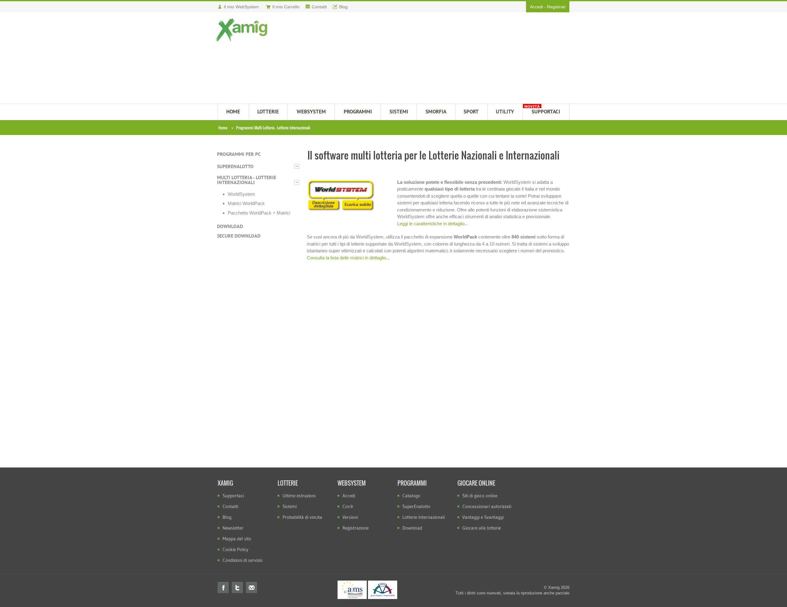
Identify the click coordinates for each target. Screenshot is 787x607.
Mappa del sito (237, 539)
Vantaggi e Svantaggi (483, 517)
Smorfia (435, 111)
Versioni (350, 517)
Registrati (556, 6)
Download (230, 226)
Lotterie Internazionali (423, 517)
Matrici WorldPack (246, 203)
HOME (233, 111)
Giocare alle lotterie (481, 528)
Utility (505, 111)
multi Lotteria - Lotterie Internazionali (246, 179)
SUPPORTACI (546, 111)
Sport (471, 111)
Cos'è (347, 506)
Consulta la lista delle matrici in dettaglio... (348, 257)
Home (222, 127)
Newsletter (233, 528)
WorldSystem (241, 194)
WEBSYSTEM (311, 111)
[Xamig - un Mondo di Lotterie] (243, 29)
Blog (227, 517)
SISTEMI (399, 111)
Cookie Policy (235, 549)
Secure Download (238, 236)
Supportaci (233, 496)
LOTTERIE (268, 111)
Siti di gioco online (479, 496)
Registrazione (355, 528)
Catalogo (411, 496)
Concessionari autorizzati (486, 506)
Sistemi (290, 506)
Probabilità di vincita (302, 517)
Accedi (536, 6)
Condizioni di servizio (243, 560)
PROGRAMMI (358, 111)
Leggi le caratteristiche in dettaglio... (432, 223)
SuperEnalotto (235, 166)
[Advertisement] (423, 59)
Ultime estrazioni (299, 496)
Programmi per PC (239, 154)
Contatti (230, 506)
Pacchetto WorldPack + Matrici (259, 212)
